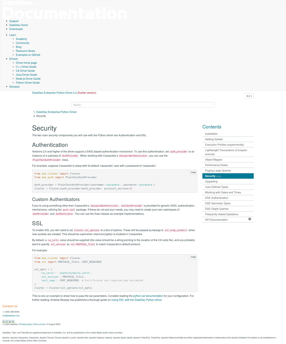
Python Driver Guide (28, 82)
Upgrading (211, 181)
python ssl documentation (148, 296)
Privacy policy (25, 324)
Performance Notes (216, 165)
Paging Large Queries (218, 170)
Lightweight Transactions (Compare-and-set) (226, 152)
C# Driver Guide (25, 71)
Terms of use (39, 324)
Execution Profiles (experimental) (224, 145)
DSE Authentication (216, 198)
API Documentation (216, 219)
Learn (12, 35)
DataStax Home (18, 25)
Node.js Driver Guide (28, 78)
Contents (211, 126)
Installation (211, 134)
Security (213, 176)
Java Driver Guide (26, 74)
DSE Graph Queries (217, 209)
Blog (18, 47)
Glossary (14, 86)
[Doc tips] (7, 320)
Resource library (25, 51)
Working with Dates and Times (223, 192)
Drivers (13, 59)
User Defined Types (216, 187)
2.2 (249, 96)
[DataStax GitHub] (13, 320)
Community (22, 43)
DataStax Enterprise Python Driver (56, 112)
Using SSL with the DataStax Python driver (136, 300)
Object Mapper (213, 159)
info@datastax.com (11, 315)
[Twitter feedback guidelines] (10, 320)
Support (14, 21)
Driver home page (26, 63)
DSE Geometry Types (217, 203)
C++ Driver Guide (26, 67)
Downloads (16, 29)
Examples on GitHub (28, 55)
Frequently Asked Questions (221, 214)
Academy (21, 39)
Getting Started (214, 139)
